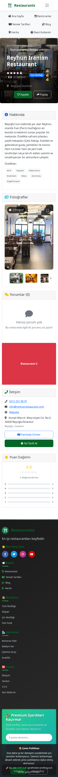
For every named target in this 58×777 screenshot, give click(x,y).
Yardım (6, 681)
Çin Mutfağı (8, 617)
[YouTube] (32, 554)
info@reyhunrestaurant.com (26, 406)
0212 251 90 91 (18, 401)
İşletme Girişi (9, 651)
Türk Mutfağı (9, 606)
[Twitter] (14, 554)
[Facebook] (5, 554)
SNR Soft (22, 767)
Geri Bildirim (9, 692)
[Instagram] (23, 554)
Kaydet (24, 94)
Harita (15, 32)
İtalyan (5, 611)
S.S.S (4, 686)
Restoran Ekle (9, 640)
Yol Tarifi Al (30, 443)
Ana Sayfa (18, 16)
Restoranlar (44, 16)
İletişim (6, 675)
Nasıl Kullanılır (42, 32)
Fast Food (7, 622)
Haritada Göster (31, 434)
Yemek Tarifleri (21, 24)
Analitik (6, 657)
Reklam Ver (8, 646)
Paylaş (44, 94)
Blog (48, 24)
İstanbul (27, 45)
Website (14, 412)
